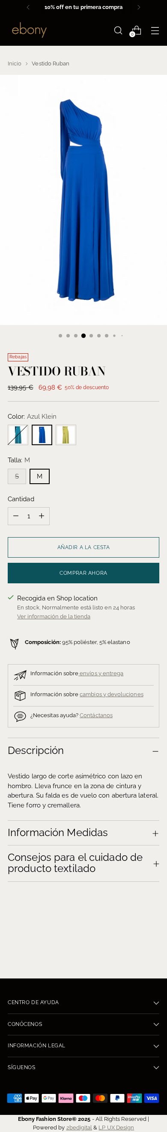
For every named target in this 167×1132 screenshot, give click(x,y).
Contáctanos (96, 715)
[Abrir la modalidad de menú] (155, 30)
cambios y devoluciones (111, 694)
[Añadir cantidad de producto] (41, 516)
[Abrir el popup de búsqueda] (118, 30)
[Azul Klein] (42, 435)
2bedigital (79, 1127)
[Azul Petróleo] (18, 435)
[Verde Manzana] (66, 435)
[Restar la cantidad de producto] (16, 516)
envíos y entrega (100, 673)
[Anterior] (28, 7)
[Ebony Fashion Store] (29, 30)
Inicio (14, 63)
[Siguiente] (138, 7)
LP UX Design (116, 1127)
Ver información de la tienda (53, 616)
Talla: (19, 460)
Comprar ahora (83, 573)
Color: (32, 416)
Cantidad (21, 499)
